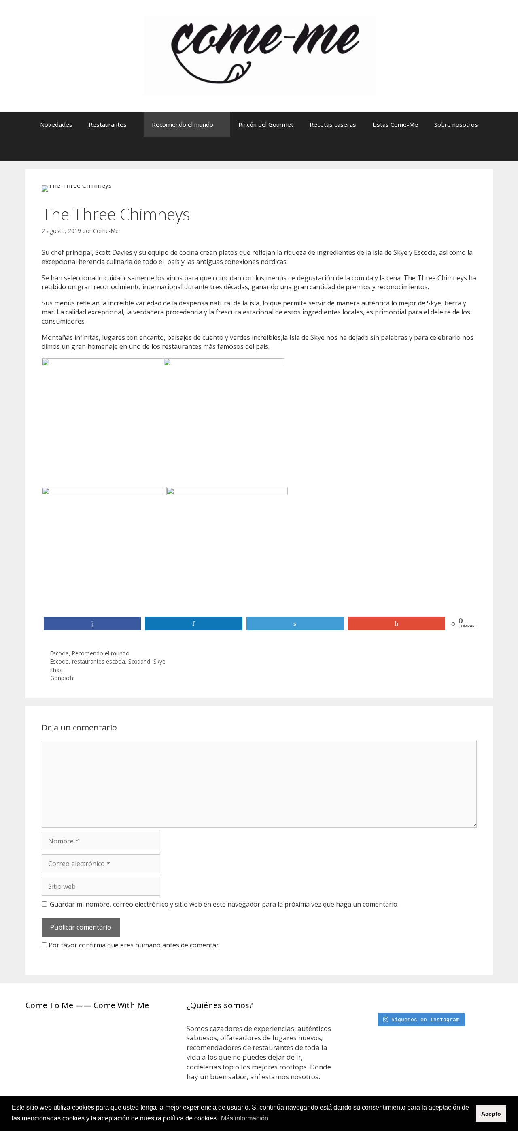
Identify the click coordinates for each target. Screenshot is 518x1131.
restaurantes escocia (98, 661)
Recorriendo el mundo (182, 124)
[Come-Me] (259, 55)
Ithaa (56, 670)
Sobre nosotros (456, 124)
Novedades (56, 124)
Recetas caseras (333, 124)
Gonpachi (62, 678)
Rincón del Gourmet (265, 124)
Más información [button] (244, 1118)
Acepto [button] (491, 1113)
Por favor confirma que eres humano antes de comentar (133, 945)
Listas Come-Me (395, 124)
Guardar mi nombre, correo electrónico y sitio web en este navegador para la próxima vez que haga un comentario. (224, 904)
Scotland (139, 661)
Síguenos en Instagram (425, 1019)
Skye (159, 661)
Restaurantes (108, 124)
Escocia (59, 653)
